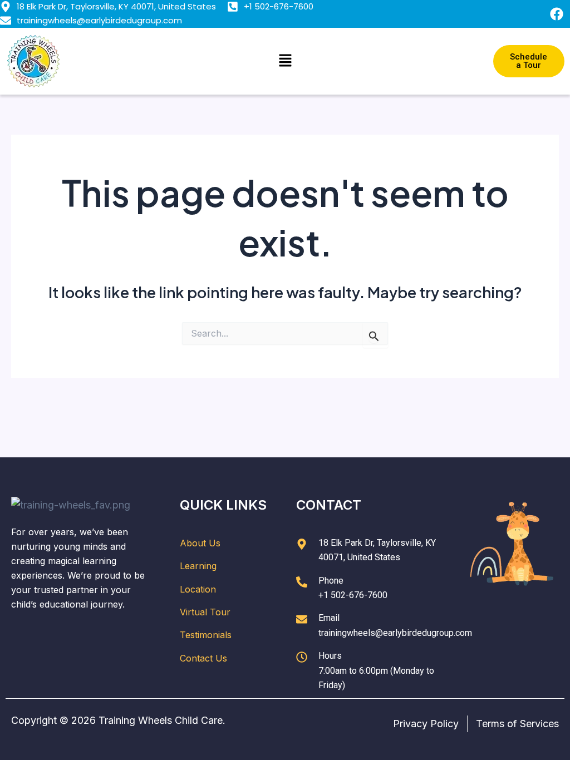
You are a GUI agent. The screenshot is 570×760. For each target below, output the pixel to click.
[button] (285, 61)
